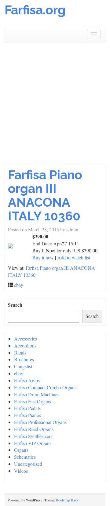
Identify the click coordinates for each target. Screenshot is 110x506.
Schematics (25, 457)
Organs (21, 450)
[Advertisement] (55, 107)
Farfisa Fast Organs (32, 401)
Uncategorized (28, 464)
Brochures (24, 359)
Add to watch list (73, 257)
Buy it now (43, 257)
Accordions (25, 345)
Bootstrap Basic (67, 499)
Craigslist (23, 366)
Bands (20, 352)
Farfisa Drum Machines (36, 394)
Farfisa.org (35, 9)
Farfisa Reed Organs (33, 429)
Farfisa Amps (27, 380)
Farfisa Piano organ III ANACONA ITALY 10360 (45, 195)
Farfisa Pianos (27, 415)
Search (15, 304)
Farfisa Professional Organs (40, 422)
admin (72, 229)
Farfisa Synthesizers (33, 436)
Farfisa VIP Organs (32, 443)
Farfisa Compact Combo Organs (45, 387)
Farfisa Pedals (27, 408)
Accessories (25, 338)
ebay (18, 285)
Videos (21, 471)
